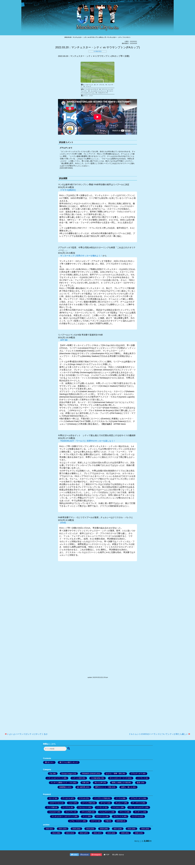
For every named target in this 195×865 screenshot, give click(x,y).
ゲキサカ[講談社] (68, 190)
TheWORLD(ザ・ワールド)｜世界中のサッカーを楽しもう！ (87, 441)
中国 (107, 821)
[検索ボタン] (68, 748)
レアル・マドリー (76, 821)
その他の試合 (97, 51)
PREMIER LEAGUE (89, 773)
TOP (107, 855)
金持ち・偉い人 (126, 787)
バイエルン (116, 807)
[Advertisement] (97, 706)
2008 (136, 833)
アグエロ (82, 798)
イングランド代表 (100, 798)
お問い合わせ (119, 855)
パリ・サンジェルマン (137, 807)
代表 (83, 782)
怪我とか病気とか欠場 (120, 782)
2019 (88, 829)
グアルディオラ (136, 773)
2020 (74, 829)
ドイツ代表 (51, 807)
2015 (143, 829)
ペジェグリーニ (105, 812)
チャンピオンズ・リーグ (118, 778)
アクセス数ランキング (70, 762)
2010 (109, 833)
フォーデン (70, 812)
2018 (102, 829)
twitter (75, 855)
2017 (115, 829)
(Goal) (63, 522)
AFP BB (63, 340)
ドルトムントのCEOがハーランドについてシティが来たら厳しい (158, 734)
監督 (138, 782)
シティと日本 (77, 778)
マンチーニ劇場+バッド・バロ (61, 782)
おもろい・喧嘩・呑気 (114, 773)
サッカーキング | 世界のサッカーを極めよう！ (81, 256)
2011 (95, 833)
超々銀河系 (81, 787)
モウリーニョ (101, 816)
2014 (54, 833)
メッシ (85, 816)
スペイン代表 (87, 803)
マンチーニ (139, 812)
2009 (123, 833)
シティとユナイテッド (55, 778)
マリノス (123, 812)
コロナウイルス (55, 803)
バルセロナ (53, 812)
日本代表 (119, 821)
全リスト (50, 762)
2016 (129, 829)
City (51, 773)
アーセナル (66, 798)
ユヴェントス (118, 816)
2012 (82, 833)
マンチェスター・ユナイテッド (63, 816)
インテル (119, 798)
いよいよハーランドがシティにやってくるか (27, 734)
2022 (47, 829)
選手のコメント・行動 (103, 787)
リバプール (136, 816)
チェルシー (120, 803)
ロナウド (94, 821)
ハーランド (141, 778)
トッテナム (66, 807)
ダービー (104, 803)
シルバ (71, 803)
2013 (68, 833)
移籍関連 (62, 787)
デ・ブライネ (137, 803)
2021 (60, 829)
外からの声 (99, 782)
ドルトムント (83, 807)
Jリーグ (52, 798)
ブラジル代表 (86, 812)
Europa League (67, 773)
